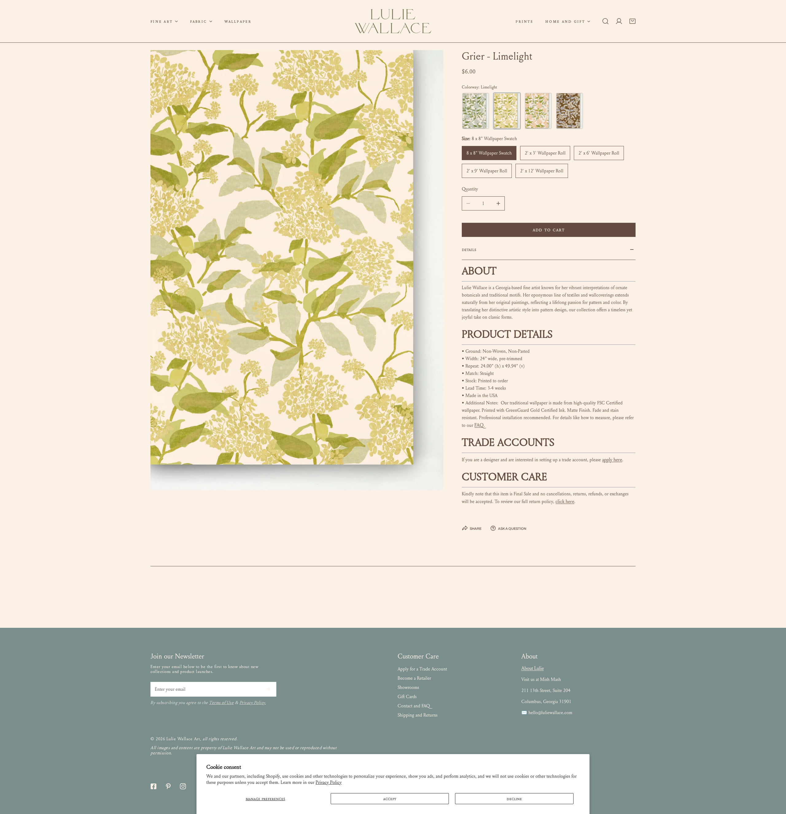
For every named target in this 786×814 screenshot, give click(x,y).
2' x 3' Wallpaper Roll (545, 153)
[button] (164, 21)
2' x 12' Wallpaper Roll (541, 171)
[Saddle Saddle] (569, 110)
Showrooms (408, 687)
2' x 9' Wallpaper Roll (486, 171)
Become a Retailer (414, 678)
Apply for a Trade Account (422, 669)
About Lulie (532, 668)
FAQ (479, 425)
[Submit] (268, 689)
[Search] (605, 21)
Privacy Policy (329, 782)
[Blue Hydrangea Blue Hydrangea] (475, 110)
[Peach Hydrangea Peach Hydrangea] (538, 110)
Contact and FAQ (414, 706)
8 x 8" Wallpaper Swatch (489, 153)
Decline (514, 798)
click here (564, 501)
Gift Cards (407, 696)
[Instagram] (183, 786)
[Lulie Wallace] (393, 21)
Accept (389, 798)
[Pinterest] (168, 786)
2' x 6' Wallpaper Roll (598, 153)
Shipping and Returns (418, 715)
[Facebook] (153, 786)
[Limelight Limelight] (507, 110)
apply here (612, 459)
